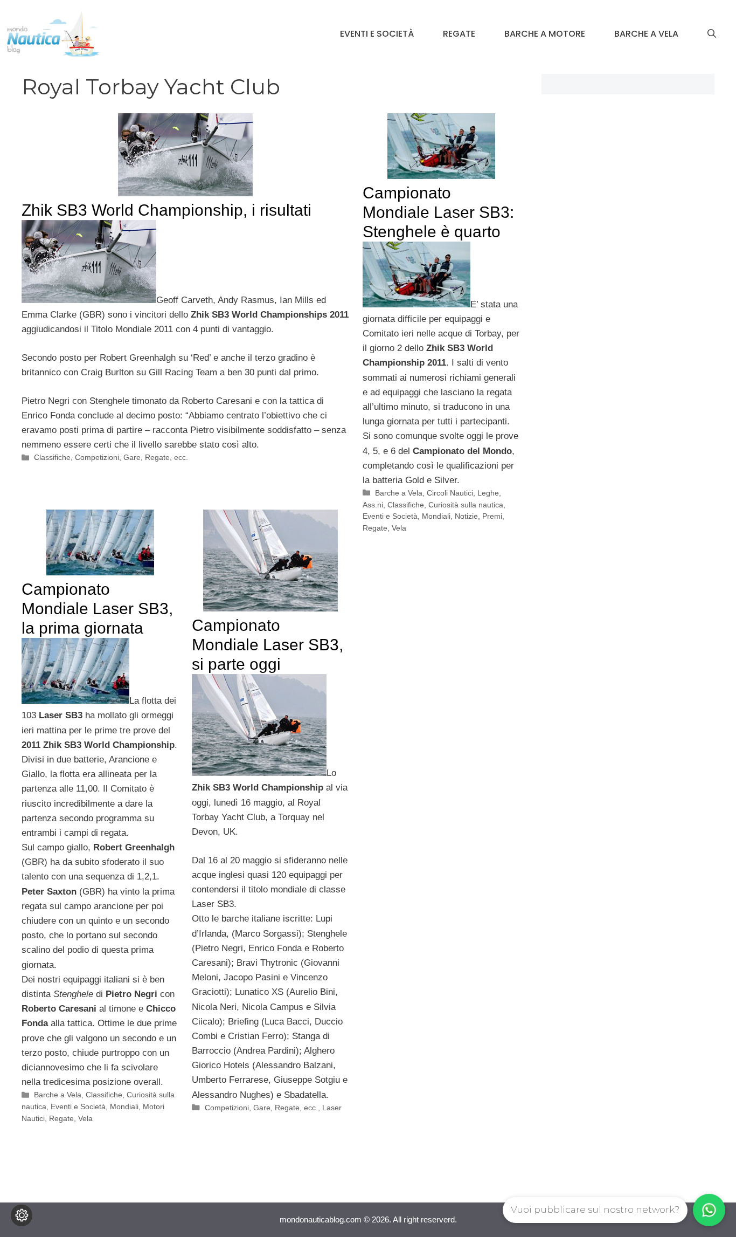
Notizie (466, 516)
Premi (492, 516)
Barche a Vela (646, 34)
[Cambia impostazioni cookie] (21, 1215)
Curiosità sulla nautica (465, 504)
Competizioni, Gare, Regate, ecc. (131, 457)
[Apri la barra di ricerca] (712, 33)
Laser (332, 1107)
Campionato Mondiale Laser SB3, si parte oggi (267, 644)
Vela (399, 528)
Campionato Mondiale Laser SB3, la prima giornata (97, 608)
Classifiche (52, 457)
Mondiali (436, 516)
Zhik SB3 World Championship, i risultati (166, 210)
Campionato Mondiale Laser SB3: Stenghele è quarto (438, 212)
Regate (459, 34)
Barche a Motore (544, 34)
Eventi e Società (377, 34)
